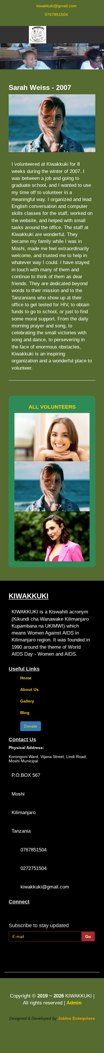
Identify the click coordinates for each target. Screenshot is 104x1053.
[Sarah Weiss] (52, 486)
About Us (29, 689)
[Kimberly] (52, 437)
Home (25, 678)
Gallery (27, 701)
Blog (24, 712)
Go (88, 936)
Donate (30, 726)
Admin (73, 1003)
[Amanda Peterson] (52, 536)
